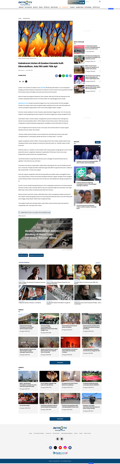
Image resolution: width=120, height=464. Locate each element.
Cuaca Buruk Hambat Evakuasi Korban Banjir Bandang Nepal (49, 406)
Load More (60, 362)
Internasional (28, 7)
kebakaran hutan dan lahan (36, 255)
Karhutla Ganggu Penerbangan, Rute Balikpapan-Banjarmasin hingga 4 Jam (49, 328)
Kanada (43, 87)
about (30, 433)
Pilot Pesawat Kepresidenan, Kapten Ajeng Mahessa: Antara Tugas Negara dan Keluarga (92, 78)
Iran (60, 7)
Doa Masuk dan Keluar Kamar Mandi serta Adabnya (70, 384)
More (97, 142)
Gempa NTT (65, 7)
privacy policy (56, 433)
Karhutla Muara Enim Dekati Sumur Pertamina (69, 326)
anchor (76, 433)
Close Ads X (111, 9)
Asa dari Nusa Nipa (25, 405)
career (81, 433)
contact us (48, 433)
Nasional (21, 7)
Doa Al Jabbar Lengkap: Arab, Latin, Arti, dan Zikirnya (48, 384)
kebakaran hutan (23, 255)
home (19, 18)
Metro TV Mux (87, 433)
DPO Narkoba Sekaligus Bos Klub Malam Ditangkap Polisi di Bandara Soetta (92, 57)
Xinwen (41, 7)
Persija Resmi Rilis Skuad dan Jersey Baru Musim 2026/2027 (91, 384)
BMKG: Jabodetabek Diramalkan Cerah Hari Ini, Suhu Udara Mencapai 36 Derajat (28, 385)
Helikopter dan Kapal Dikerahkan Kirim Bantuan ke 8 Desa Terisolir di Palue (91, 407)
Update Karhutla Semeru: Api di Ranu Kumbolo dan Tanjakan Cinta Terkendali (49, 351)
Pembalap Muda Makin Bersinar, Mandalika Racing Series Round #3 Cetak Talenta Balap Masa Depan (92, 48)
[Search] (100, 1)
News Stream (54, 7)
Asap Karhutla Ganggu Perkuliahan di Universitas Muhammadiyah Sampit (27, 327)
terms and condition (39, 433)
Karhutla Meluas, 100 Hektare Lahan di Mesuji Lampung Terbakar (70, 351)
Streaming (88, 7)
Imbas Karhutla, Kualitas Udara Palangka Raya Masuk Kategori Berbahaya (91, 327)
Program (72, 7)
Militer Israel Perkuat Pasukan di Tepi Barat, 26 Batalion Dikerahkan (92, 67)
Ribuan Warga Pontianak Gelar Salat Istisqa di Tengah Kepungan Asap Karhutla (28, 351)
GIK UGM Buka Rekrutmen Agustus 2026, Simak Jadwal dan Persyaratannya (92, 87)
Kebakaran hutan (23, 103)
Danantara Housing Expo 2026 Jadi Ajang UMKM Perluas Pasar (70, 406)
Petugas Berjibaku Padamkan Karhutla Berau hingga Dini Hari (91, 350)
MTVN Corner (96, 7)
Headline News (80, 7)
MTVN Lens (47, 7)
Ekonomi (35, 7)
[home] (60, 428)
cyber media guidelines (66, 433)
